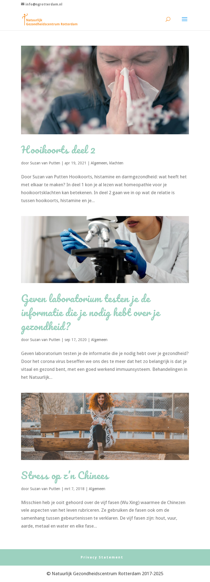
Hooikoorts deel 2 (58, 149)
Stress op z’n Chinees (65, 475)
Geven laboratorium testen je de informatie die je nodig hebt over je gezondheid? (90, 312)
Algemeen (99, 163)
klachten (116, 163)
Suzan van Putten (45, 163)
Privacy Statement (102, 557)
